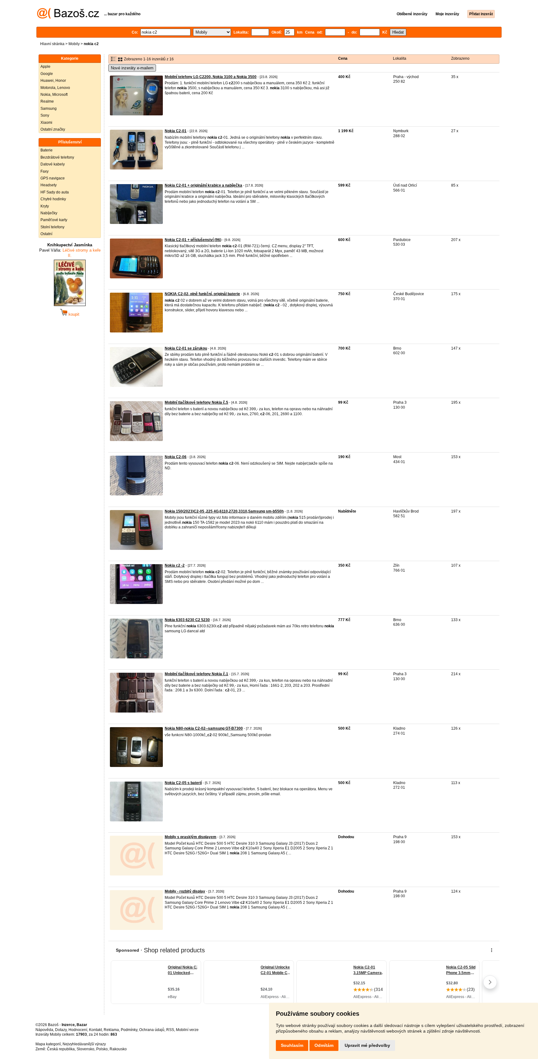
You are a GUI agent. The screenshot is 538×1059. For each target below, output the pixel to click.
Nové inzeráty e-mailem (132, 68)
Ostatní (46, 234)
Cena (342, 58)
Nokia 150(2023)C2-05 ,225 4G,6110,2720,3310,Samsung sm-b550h (224, 511)
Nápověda (44, 1030)
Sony (44, 115)
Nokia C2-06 (175, 457)
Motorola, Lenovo (55, 88)
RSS (170, 1030)
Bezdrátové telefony (57, 157)
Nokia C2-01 (175, 131)
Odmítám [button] (323, 1045)
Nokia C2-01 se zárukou (186, 348)
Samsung (48, 108)
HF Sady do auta (54, 192)
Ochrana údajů (151, 1030)
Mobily (74, 44)
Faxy (44, 171)
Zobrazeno (460, 58)
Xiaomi (46, 122)
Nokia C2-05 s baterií (183, 783)
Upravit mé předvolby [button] (367, 1045)
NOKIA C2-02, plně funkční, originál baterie (202, 294)
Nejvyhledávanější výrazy (84, 1044)
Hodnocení (77, 1030)
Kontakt (95, 1030)
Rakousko (118, 1049)
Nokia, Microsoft (54, 94)
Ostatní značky (52, 129)
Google (46, 74)
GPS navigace (52, 178)
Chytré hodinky (53, 199)
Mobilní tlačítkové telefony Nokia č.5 (196, 402)
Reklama (111, 1030)
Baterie (46, 150)
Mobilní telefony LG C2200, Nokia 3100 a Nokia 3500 (211, 77)
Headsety (48, 185)
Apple (45, 66)
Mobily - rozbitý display (185, 891)
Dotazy (61, 1030)
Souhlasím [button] (292, 1045)
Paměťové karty (53, 220)
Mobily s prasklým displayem (190, 837)
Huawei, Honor (53, 80)
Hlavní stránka (52, 44)
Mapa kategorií (48, 1044)
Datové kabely (52, 164)
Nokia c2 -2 (175, 565)
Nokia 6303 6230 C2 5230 (187, 620)
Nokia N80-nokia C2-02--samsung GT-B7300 (204, 728)
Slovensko (85, 1049)
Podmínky (129, 1030)
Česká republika (61, 1049)
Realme (47, 101)
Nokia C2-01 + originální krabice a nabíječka (203, 185)
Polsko (102, 1049)
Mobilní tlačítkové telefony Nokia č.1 (196, 674)
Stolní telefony (52, 227)
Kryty (44, 206)
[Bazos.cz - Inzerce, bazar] (68, 17)
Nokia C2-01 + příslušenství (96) (193, 240)
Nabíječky (48, 213)
